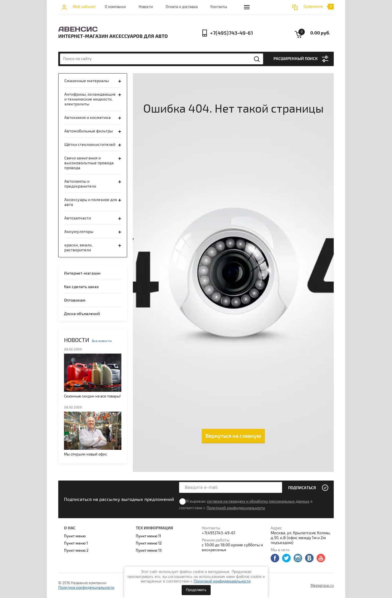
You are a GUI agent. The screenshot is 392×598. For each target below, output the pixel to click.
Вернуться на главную (233, 436)
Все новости (102, 341)
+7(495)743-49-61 (231, 33)
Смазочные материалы (86, 80)
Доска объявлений (82, 313)
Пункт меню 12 (149, 543)
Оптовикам (75, 300)
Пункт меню (75, 536)
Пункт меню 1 (76, 543)
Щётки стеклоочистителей (89, 144)
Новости (146, 7)
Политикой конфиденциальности (222, 581)
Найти (257, 59)
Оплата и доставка (182, 7)
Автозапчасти (77, 218)
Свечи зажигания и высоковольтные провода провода (89, 163)
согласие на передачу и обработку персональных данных (258, 501)
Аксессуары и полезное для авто (90, 202)
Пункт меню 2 (76, 550)
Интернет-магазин (82, 273)
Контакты (218, 7)
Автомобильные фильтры (88, 131)
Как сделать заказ (81, 286)
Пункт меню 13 (149, 550)
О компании (115, 7)
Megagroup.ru (322, 585)
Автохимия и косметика (87, 117)
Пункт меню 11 (148, 536)
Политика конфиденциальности (86, 587)
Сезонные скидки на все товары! (92, 396)
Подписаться (302, 487)
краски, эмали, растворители (78, 247)
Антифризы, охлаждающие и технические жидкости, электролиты (90, 99)
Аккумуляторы (78, 231)
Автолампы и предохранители (80, 184)
